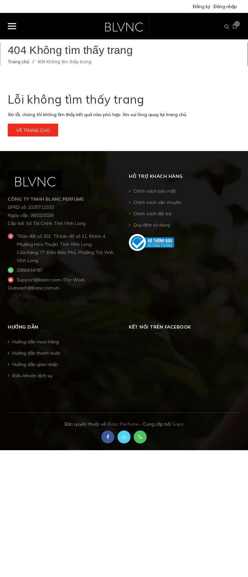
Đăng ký (201, 6)
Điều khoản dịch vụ (32, 376)
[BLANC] (35, 180)
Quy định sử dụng (151, 225)
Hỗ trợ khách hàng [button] (156, 176)
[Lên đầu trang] (232, 556)
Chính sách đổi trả (152, 214)
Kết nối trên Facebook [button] (160, 327)
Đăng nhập (225, 6)
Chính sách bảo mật (154, 191)
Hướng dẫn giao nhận (35, 364)
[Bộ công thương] (151, 242)
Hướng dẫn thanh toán (36, 353)
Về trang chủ (33, 130)
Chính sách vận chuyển (157, 202)
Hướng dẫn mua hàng (35, 342)
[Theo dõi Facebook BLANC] (107, 436)
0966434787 (30, 270)
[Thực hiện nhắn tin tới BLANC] (124, 436)
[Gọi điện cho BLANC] (140, 436)
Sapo (178, 424)
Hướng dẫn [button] (23, 327)
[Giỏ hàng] (234, 26)
